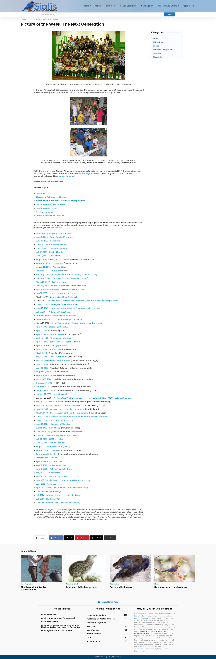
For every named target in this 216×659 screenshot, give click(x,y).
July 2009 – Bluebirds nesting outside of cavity (57, 435)
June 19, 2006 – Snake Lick (48, 240)
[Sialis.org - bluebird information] (42, 6)
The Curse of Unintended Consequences (33, 588)
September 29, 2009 (45, 454)
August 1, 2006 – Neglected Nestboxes (54, 259)
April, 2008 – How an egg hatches (51, 345)
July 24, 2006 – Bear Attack (48, 255)
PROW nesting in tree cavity (120, 398)
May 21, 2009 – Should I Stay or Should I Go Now (57, 405)
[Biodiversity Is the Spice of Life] (86, 568)
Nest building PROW (97, 398)
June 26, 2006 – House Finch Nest (51, 244)
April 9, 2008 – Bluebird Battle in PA (52, 327)
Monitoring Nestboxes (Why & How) (58, 618)
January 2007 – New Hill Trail (49, 270)
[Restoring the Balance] (130, 568)
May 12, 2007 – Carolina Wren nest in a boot (56, 293)
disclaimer (138, 649)
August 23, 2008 (43, 371)
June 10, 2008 (42, 368)
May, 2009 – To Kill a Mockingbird (51, 401)
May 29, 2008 (42, 364)
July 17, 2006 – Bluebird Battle (49, 252)
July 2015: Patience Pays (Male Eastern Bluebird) (58, 502)
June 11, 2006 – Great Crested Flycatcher (55, 237)
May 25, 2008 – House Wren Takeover (53, 360)
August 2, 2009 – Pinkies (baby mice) (53, 446)
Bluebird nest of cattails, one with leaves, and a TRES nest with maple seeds (83, 300)
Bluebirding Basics (49, 614)
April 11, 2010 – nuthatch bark (49, 461)
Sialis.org (152, 629)
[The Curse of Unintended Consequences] (41, 568)
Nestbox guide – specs (47, 208)
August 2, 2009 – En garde (48, 450)
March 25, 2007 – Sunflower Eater (51, 282)
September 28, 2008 (45, 375)
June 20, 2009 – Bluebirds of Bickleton (53, 424)
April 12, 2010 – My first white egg (51, 465)
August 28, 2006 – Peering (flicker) (52, 267)
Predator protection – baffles (50, 215)
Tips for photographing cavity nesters (53, 233)
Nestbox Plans (42, 193)
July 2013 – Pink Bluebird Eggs (49, 491)
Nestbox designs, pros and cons (51, 204)
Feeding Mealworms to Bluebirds (56, 630)
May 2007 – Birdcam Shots (48, 289)
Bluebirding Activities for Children (51, 197)
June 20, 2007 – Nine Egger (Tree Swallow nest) (58, 304)
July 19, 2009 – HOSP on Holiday (50, 439)
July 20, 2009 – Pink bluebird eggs (51, 442)
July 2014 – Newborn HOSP (48, 499)
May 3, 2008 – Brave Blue (47, 353)
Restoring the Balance (121, 587)
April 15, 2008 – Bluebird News (49, 334)
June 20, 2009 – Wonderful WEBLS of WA (54, 420)
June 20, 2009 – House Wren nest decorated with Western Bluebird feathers (71, 416)
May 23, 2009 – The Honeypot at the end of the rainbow (62, 413)
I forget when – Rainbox (47, 457)
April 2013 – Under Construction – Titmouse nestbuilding (62, 487)
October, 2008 (42, 386)
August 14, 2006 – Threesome (49, 263)
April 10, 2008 (42, 330)
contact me (56, 227)
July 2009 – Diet (43, 431)
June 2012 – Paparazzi (46, 484)
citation (164, 629)
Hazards (157, 584)
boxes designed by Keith (90, 173)
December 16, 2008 (45, 390)
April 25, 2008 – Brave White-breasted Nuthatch (58, 341)
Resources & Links (49, 621)
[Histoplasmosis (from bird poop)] (174, 568)
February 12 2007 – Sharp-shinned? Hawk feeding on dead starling (66, 274)
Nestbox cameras (44, 212)
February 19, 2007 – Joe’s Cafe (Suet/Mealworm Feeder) (62, 278)
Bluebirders (115, 584)
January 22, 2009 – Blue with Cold (51, 394)
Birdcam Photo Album (75, 289)
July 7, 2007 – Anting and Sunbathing (53, 312)
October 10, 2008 (44, 379)
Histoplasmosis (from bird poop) (171, 587)
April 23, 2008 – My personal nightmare (54, 338)
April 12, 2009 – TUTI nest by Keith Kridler (54, 469)
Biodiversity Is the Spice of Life (81, 587)
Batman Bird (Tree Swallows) (63, 297)
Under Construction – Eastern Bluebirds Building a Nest (77, 323)
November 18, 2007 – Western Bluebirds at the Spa (59, 319)
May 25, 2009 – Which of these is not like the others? (60, 409)
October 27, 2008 (44, 383)
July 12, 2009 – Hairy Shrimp (48, 427)
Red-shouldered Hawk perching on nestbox (56, 315)
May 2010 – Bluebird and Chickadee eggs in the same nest (63, 480)
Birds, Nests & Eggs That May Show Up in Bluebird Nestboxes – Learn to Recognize (60, 626)
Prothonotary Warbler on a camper (70, 398)
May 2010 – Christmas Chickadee (51, 476)
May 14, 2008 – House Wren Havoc (51, 356)
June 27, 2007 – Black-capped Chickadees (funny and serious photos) (68, 308)
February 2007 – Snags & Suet (50, 285)
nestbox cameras (65, 176)
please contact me (142, 618)
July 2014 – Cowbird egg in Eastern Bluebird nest (58, 495)
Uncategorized (27, 584)
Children (24, 19)
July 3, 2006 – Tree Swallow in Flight (52, 248)
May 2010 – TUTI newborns (48, 472)
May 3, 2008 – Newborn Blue (49, 349)
